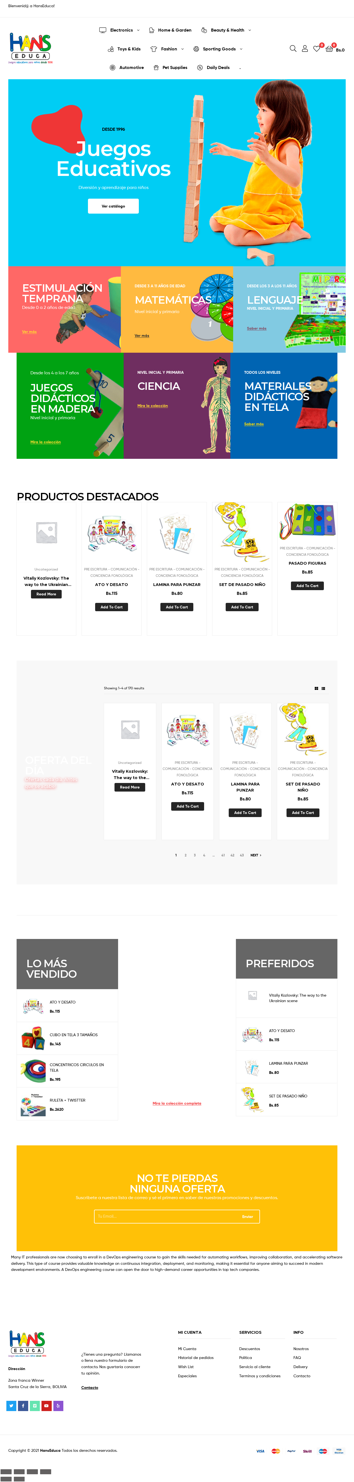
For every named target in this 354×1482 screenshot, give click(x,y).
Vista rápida (60, 535)
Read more (46, 594)
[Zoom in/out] (46, 1472)
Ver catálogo (113, 206)
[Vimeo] (35, 1406)
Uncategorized (46, 569)
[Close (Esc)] (6, 1472)
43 (242, 855)
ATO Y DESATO (111, 584)
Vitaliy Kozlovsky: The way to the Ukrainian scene (46, 582)
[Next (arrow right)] (19, 1479)
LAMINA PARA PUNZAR (177, 584)
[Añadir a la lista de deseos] (33, 535)
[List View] (323, 688)
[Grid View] (316, 688)
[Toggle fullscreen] (32, 1472)
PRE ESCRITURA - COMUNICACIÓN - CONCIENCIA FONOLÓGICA (187, 769)
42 (232, 855)
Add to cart (112, 607)
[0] (316, 48)
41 (223, 855)
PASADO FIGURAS (307, 563)
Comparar (46, 535)
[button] (29, 332)
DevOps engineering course (131, 1257)
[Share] (19, 1472)
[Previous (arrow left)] (6, 1479)
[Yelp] (58, 1406)
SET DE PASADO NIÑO (242, 584)
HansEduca (50, 1450)
